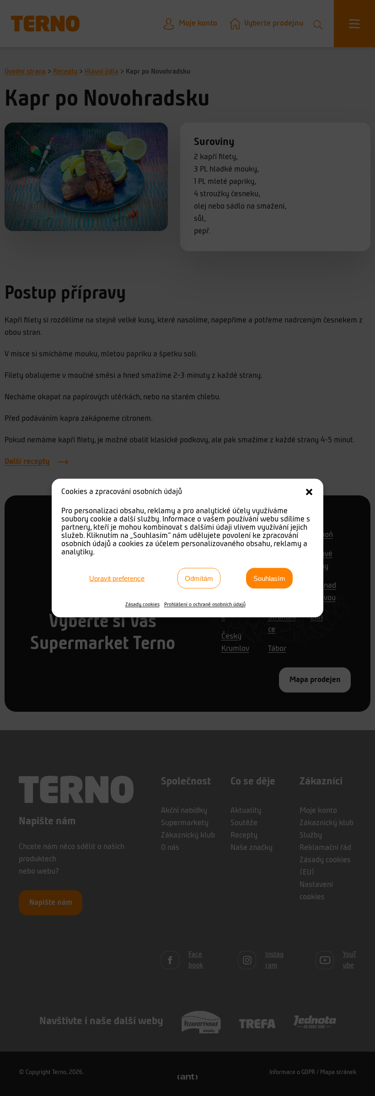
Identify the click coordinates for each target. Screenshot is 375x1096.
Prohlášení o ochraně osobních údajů (205, 604)
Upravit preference (117, 578)
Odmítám (199, 578)
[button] (309, 492)
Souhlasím (269, 578)
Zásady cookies (142, 604)
